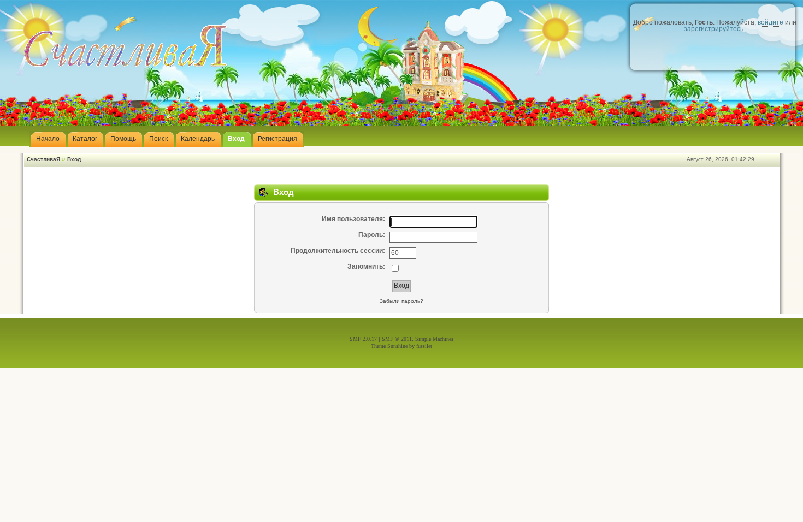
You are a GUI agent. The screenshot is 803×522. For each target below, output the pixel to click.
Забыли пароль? (401, 301)
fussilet (424, 346)
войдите (770, 22)
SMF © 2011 (397, 339)
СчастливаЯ (43, 159)
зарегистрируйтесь (713, 29)
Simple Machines (434, 339)
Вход (74, 159)
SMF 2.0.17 (363, 339)
